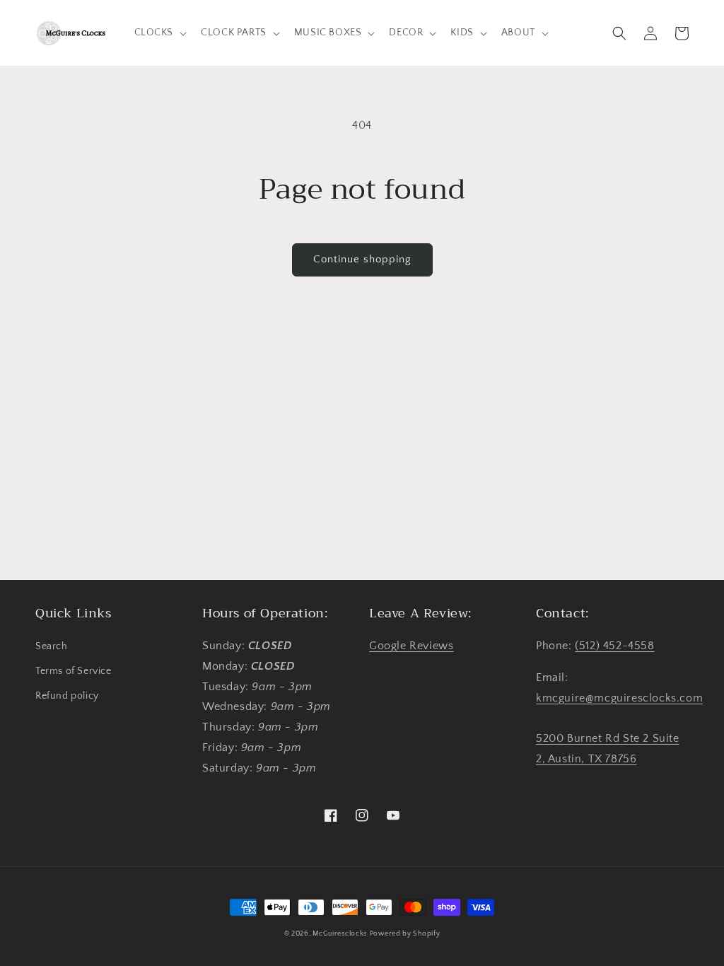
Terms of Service (73, 671)
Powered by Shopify (405, 934)
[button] (159, 32)
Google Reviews (411, 645)
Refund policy (67, 696)
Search (51, 646)
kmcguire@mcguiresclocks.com (619, 698)
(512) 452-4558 (614, 645)
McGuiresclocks (340, 934)
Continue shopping (362, 259)
